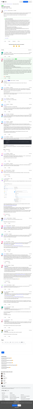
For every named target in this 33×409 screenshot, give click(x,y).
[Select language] (22, 2)
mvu (3, 375)
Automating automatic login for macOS (18, 245)
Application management (13, 398)
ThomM (4, 380)
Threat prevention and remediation (25, 398)
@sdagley (5, 122)
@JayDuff (5, 99)
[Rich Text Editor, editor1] (16, 347)
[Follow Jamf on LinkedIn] (3, 390)
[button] (25, 2)
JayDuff (5, 87)
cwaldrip (5, 225)
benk (4, 178)
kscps (4, 319)
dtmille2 (5, 163)
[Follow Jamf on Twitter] (2, 390)
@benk (5, 219)
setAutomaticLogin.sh (8, 244)
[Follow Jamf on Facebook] (8, 390)
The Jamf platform (12, 394)
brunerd (5, 241)
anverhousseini (6, 10)
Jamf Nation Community (5, 397)
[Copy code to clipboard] (30, 140)
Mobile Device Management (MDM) (14, 397)
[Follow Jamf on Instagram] (6, 390)
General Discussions (4, 361)
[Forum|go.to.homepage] (5, 1)
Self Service (22, 394)
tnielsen (5, 170)
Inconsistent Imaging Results (5, 367)
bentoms (5, 98)
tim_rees (5, 153)
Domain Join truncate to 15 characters (6, 362)
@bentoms (5, 105)
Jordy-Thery (5, 382)
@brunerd (5, 267)
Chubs (4, 373)
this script (9, 145)
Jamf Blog (3, 398)
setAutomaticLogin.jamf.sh (18, 243)
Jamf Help (3, 394)
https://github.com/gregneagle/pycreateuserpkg (10, 205)
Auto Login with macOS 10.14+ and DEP (6, 360)
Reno (4, 52)
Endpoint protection (23, 397)
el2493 (5, 253)
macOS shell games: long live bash (20, 274)
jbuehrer (5, 291)
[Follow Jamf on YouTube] (5, 390)
